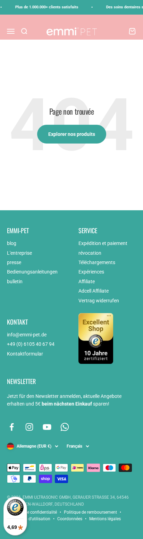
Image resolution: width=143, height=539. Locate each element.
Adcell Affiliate (93, 291)
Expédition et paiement (102, 243)
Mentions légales (105, 518)
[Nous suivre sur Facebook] (11, 427)
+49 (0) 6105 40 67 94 (30, 344)
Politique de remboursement (90, 512)
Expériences (91, 272)
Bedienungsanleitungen (32, 272)
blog (11, 243)
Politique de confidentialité (32, 512)
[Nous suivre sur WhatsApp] (64, 427)
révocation (89, 253)
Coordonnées (69, 518)
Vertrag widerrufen (98, 300)
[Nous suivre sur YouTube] (47, 427)
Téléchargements (96, 262)
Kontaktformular (25, 354)
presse (14, 262)
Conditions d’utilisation (28, 518)
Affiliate (86, 281)
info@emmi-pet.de (27, 334)
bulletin (15, 281)
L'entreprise (19, 253)
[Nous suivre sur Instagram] (29, 427)
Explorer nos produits (71, 134)
